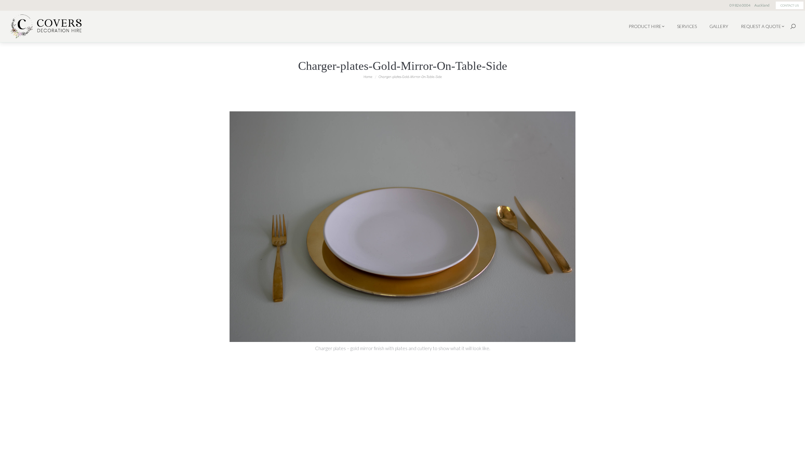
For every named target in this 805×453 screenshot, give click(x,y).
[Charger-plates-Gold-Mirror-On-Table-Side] (402, 226)
